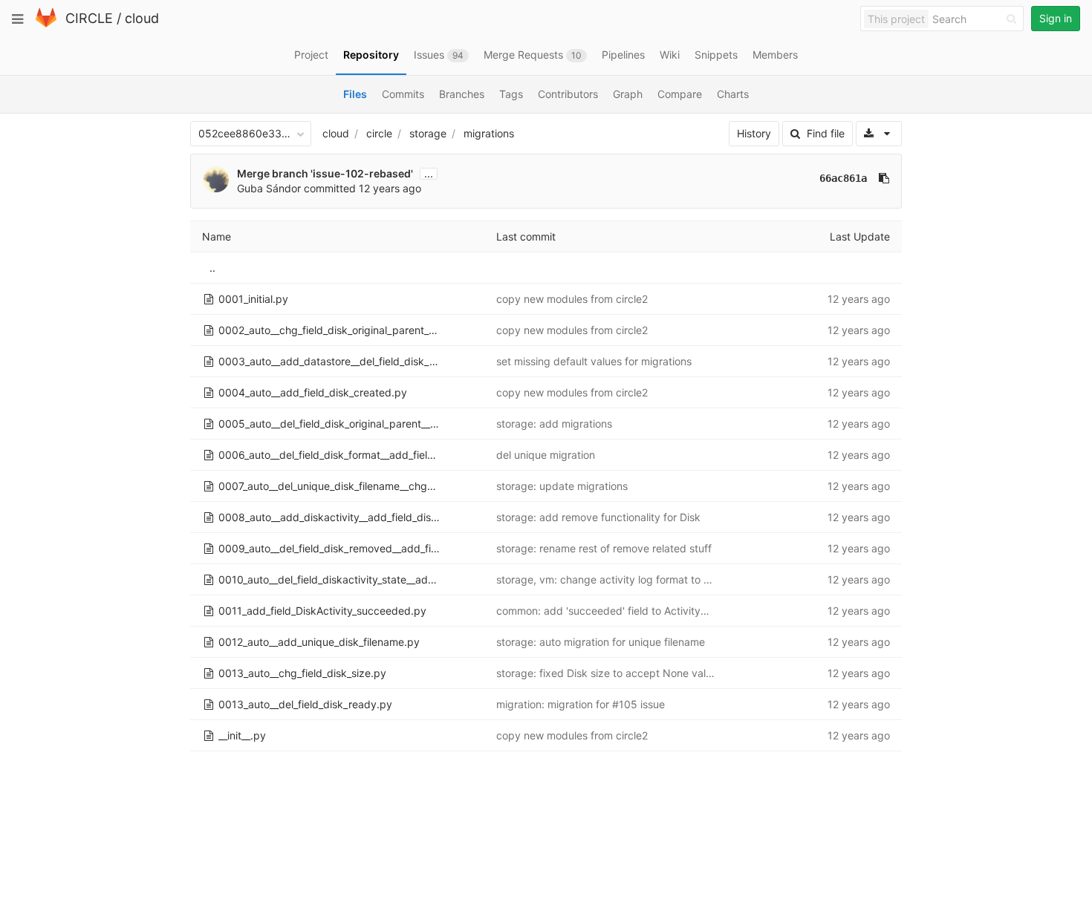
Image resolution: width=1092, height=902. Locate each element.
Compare (679, 94)
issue (651, 704)
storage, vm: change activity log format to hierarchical (627, 579)
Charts (733, 94)
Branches (461, 94)
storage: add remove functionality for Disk (598, 517)
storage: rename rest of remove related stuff (604, 548)
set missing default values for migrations (594, 361)
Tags (511, 94)
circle (379, 133)
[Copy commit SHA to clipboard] (884, 178)
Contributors (568, 94)
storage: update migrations (562, 486)
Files (355, 94)
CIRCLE (89, 18)
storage (427, 133)
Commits (403, 94)
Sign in (1055, 18)
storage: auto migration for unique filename (600, 641)
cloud (142, 18)
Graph (628, 94)
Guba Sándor (269, 188)
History (754, 133)
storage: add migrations (554, 423)
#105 (624, 704)
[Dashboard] (46, 24)
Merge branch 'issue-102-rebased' (325, 173)
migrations (489, 133)
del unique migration (545, 454)
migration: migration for (554, 704)
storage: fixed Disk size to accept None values (609, 673)
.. (212, 267)
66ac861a (843, 178)
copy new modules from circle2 (572, 299)
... (428, 174)
